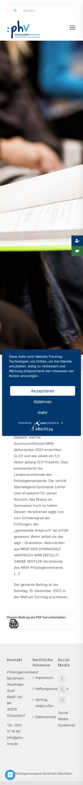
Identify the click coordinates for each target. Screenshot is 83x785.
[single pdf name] (12, 623)
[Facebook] (62, 678)
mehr (43, 412)
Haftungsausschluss (41, 688)
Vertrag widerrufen (41, 702)
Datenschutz (41, 717)
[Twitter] (62, 689)
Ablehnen (42, 401)
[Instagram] (62, 700)
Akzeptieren (42, 390)
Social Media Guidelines (66, 719)
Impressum (41, 677)
